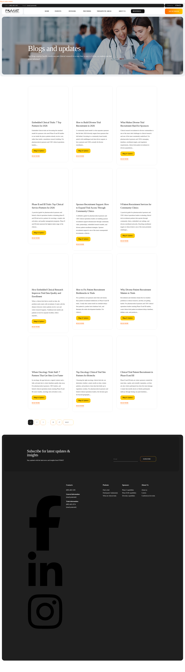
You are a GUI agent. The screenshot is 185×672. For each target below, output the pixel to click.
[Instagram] (180, 5)
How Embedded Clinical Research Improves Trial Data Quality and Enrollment (47, 293)
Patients (58, 11)
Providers (87, 11)
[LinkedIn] (178, 5)
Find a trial (106, 490)
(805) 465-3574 (71, 504)
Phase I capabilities (128, 490)
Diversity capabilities (128, 496)
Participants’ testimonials (110, 493)
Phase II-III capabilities (129, 493)
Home (47, 11)
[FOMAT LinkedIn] (45, 590)
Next (67, 422)
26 (53, 422)
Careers (144, 493)
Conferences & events (148, 496)
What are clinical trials (109, 496)
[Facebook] (176, 5)
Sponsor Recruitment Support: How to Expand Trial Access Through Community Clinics (92, 207)
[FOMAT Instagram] (45, 630)
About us (122, 11)
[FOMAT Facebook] (45, 550)
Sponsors (72, 11)
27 (59, 422)
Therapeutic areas (104, 11)
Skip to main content (6, 1)
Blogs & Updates (39, 151)
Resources (137, 11)
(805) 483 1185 (13, 5)
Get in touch (174, 11)
